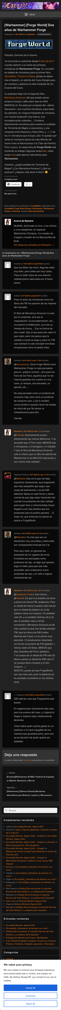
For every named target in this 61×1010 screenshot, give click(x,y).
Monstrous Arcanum (14, 97)
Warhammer (37, 208)
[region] (30, 985)
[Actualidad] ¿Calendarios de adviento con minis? (35, 879)
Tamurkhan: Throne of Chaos (19, 76)
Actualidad (35, 205)
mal (13, 154)
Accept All (30, 987)
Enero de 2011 (46, 61)
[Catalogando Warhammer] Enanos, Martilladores (27, 937)
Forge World (19, 208)
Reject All (30, 1003)
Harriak (20, 435)
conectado (27, 760)
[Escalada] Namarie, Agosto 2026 (28, 826)
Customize (31, 995)
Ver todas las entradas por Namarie (34, 244)
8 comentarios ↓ (45, 34)
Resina (28, 208)
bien (44, 151)
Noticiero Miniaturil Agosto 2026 (32, 900)
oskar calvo (11, 900)
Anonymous (22, 364)
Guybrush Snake (25, 594)
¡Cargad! (9, 958)
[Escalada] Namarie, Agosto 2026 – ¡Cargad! (25, 835)
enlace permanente (36, 211)
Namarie (31, 34)
